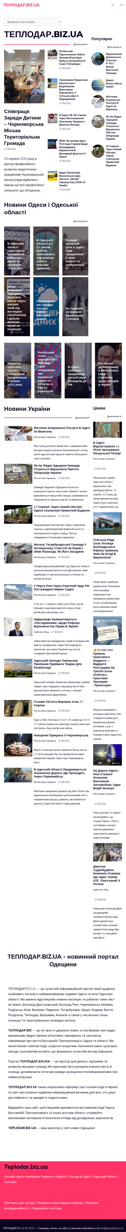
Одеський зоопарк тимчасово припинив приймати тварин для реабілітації (58, 664)
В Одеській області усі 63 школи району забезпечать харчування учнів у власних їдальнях (46, 254)
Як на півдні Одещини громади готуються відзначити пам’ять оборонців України (113, 128)
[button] (112, 5)
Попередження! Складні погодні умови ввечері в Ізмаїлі (46, 310)
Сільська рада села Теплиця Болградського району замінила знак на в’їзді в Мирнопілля (105, 548)
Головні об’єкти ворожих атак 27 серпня (58, 703)
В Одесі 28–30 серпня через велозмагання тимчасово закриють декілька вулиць (72, 120)
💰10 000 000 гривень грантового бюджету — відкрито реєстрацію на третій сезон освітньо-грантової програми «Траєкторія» (104, 667)
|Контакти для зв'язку (19, 1203)
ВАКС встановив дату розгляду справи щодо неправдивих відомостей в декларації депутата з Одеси (73, 148)
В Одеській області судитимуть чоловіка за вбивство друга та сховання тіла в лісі (16, 256)
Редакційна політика (47, 1208)
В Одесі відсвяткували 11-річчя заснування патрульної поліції (107, 448)
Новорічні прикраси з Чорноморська (61, 735)
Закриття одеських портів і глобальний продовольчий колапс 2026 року (17, 373)
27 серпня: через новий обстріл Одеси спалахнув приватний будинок (62, 508)
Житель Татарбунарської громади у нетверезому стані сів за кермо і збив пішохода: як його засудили (60, 548)
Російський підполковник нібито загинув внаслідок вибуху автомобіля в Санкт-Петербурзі (72, 57)
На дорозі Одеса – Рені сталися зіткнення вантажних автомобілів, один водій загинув (107, 779)
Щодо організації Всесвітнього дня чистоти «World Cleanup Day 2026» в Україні (72, 179)
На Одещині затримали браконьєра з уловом (74, 313)
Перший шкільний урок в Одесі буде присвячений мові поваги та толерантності (75, 254)
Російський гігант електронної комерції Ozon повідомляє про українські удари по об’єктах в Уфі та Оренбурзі (47, 372)
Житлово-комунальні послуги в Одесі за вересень (113, 103)
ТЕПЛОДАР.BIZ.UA (21, 4)
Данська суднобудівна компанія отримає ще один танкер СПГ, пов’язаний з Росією (106, 875)
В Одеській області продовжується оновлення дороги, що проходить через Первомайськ (60, 773)
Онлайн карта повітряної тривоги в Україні (35, 1176)
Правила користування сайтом (60, 1203)
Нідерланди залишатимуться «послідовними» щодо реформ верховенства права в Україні (57, 622)
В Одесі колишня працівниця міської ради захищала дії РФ (77, 375)
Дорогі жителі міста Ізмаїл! (114, 83)
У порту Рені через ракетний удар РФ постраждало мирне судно (61, 587)
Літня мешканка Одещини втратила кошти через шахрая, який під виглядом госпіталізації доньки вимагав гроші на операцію (16, 308)
